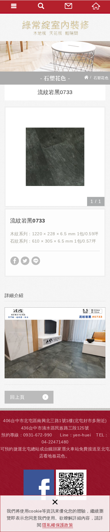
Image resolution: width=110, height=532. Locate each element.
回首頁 (96, 6)
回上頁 (17, 397)
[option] (55, 156)
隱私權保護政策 (57, 525)
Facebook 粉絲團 (39, 485)
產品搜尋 (41, 6)
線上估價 (68, 6)
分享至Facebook (14, 260)
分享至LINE (35, 260)
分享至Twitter (25, 260)
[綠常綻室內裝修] (55, 27)
